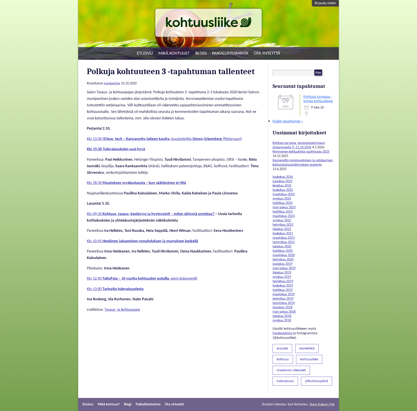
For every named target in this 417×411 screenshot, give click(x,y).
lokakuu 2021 (282, 229)
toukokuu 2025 (283, 190)
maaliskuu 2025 (284, 194)
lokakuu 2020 (282, 246)
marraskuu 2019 (284, 268)
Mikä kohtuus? (174, 53)
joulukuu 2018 (282, 307)
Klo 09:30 (151, 214)
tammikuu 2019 (284, 303)
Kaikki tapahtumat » (288, 121)
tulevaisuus (285, 381)
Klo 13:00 (115, 289)
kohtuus (283, 359)
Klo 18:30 (136, 183)
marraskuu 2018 (284, 312)
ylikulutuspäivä (316, 381)
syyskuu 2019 (282, 277)
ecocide (282, 348)
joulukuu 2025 (282, 181)
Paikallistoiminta (230, 53)
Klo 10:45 (142, 241)
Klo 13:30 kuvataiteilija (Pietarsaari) (164, 139)
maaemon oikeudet (291, 370)
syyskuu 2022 (282, 220)
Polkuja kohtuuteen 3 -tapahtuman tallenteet (171, 71)
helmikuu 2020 (283, 259)
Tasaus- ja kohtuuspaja (122, 310)
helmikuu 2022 (283, 225)
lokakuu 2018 (282, 316)
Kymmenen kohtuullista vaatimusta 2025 (301, 152)
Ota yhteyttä (267, 53)
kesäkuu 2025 (282, 185)
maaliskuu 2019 (284, 294)
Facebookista (282, 333)
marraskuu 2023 (284, 207)
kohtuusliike (309, 359)
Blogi (201, 53)
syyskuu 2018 (282, 320)
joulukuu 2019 (282, 264)
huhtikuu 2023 (283, 212)
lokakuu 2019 (282, 272)
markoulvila (112, 83)
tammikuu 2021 (284, 242)
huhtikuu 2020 (283, 251)
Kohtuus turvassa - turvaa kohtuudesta (318, 98)
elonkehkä (306, 348)
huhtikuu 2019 (283, 290)
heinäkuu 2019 (283, 281)
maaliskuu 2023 (284, 216)
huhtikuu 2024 (283, 203)
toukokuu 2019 (283, 285)
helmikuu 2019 (283, 299)
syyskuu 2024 (282, 198)
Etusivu (145, 53)
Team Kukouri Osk (321, 404)
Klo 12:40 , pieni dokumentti (142, 279)
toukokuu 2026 (283, 177)
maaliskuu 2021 (284, 238)
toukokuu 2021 (283, 233)
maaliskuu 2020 (284, 255)
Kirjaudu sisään (325, 3)
